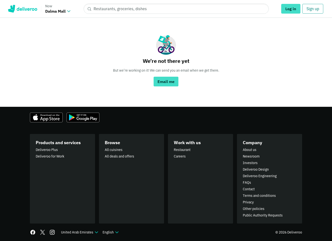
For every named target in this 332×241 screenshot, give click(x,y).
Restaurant (182, 150)
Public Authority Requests (263, 215)
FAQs (247, 182)
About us (249, 150)
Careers (180, 156)
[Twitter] (42, 232)
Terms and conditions (259, 195)
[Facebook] (33, 232)
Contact (249, 189)
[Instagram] (52, 232)
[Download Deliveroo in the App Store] (46, 117)
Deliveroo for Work (50, 156)
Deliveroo (22, 9)
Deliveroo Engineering (260, 176)
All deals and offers (119, 156)
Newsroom (251, 156)
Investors (250, 163)
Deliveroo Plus (47, 150)
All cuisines (113, 150)
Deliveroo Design (256, 169)
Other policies (253, 209)
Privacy (248, 202)
